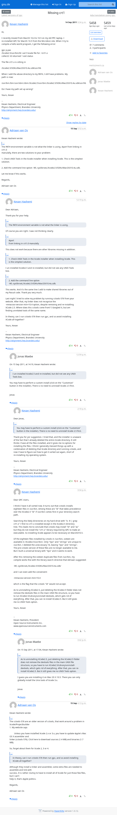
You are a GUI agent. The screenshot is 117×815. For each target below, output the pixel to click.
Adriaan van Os (19, 130)
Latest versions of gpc (12, 15)
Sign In (57, 4)
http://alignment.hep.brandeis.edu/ (19, 110)
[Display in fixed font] (80, 115)
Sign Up (72, 4)
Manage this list (40, 4)
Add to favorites (100, 53)
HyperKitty (59, 811)
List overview (95, 32)
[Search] (113, 4)
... (3, 143)
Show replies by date (76, 122)
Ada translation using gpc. (103, 15)
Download (98, 38)
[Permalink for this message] (84, 115)
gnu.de (6, 4)
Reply (6, 118)
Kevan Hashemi (19, 24)
